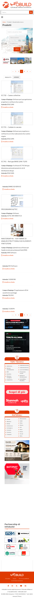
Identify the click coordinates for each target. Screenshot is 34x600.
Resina (21, 431)
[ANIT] (23, 540)
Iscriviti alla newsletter (17, 580)
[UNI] (10, 540)
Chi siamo (7, 578)
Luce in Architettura (24, 369)
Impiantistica (9, 379)
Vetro (21, 436)
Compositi (9, 434)
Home (4, 22)
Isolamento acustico (24, 365)
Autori (14, 578)
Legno (21, 420)
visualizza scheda (8, 107)
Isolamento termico (24, 367)
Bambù (8, 423)
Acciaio (8, 419)
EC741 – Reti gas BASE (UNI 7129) (14, 161)
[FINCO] (23, 547)
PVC (21, 427)
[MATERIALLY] (23, 533)
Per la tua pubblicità (24, 578)
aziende (16, 77)
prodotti (8, 77)
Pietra (21, 423)
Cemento (9, 430)
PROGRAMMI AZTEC (9, 209)
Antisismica (9, 366)
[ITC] (10, 533)
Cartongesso (10, 428)
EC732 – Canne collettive (10, 95)
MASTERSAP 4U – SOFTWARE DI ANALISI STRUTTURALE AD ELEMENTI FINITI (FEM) (16, 241)
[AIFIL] (23, 553)
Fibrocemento (23, 418)
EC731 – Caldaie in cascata (11, 127)
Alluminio (9, 421)
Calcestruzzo (10, 425)
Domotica (9, 374)
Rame (21, 429)
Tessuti (21, 433)
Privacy (19, 596)
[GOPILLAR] (10, 553)
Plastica (21, 425)
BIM (8, 371)
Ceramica (9, 432)
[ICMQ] (10, 547)
